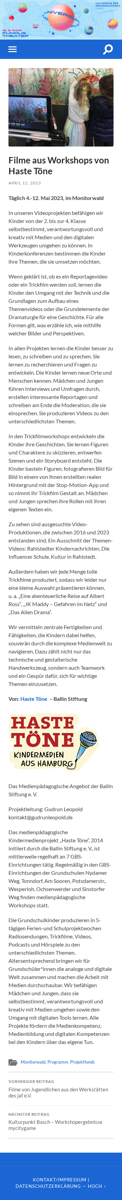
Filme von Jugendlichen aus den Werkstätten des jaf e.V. (58, 1089)
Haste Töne (33, 698)
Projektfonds (82, 1062)
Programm (57, 1062)
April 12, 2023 (24, 182)
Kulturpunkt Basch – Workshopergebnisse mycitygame (55, 1121)
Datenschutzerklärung (48, 1186)
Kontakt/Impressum (59, 1179)
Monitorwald (33, 1062)
